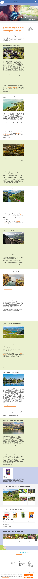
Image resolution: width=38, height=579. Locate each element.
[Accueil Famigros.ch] (2, 2)
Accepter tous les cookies (28, 577)
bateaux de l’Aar (11, 411)
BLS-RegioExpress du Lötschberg (13, 264)
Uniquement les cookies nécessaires (28, 575)
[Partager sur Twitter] (19, 554)
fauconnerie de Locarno (14, 171)
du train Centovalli (16, 158)
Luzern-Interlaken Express (8, 289)
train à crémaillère (18, 340)
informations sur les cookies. (5, 577)
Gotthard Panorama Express (12, 87)
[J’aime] (13, 544)
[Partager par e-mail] (21, 554)
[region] (19, 576)
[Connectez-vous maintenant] (36, 1)
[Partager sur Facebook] (17, 554)
